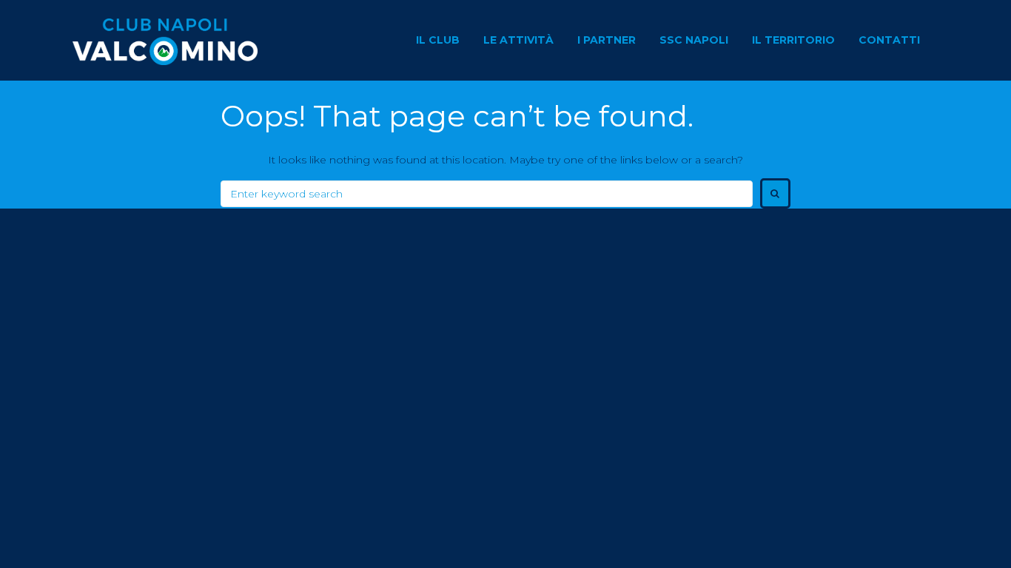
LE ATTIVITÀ (518, 40)
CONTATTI (889, 40)
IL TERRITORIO (793, 40)
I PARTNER (606, 40)
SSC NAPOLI (693, 40)
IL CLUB (438, 40)
